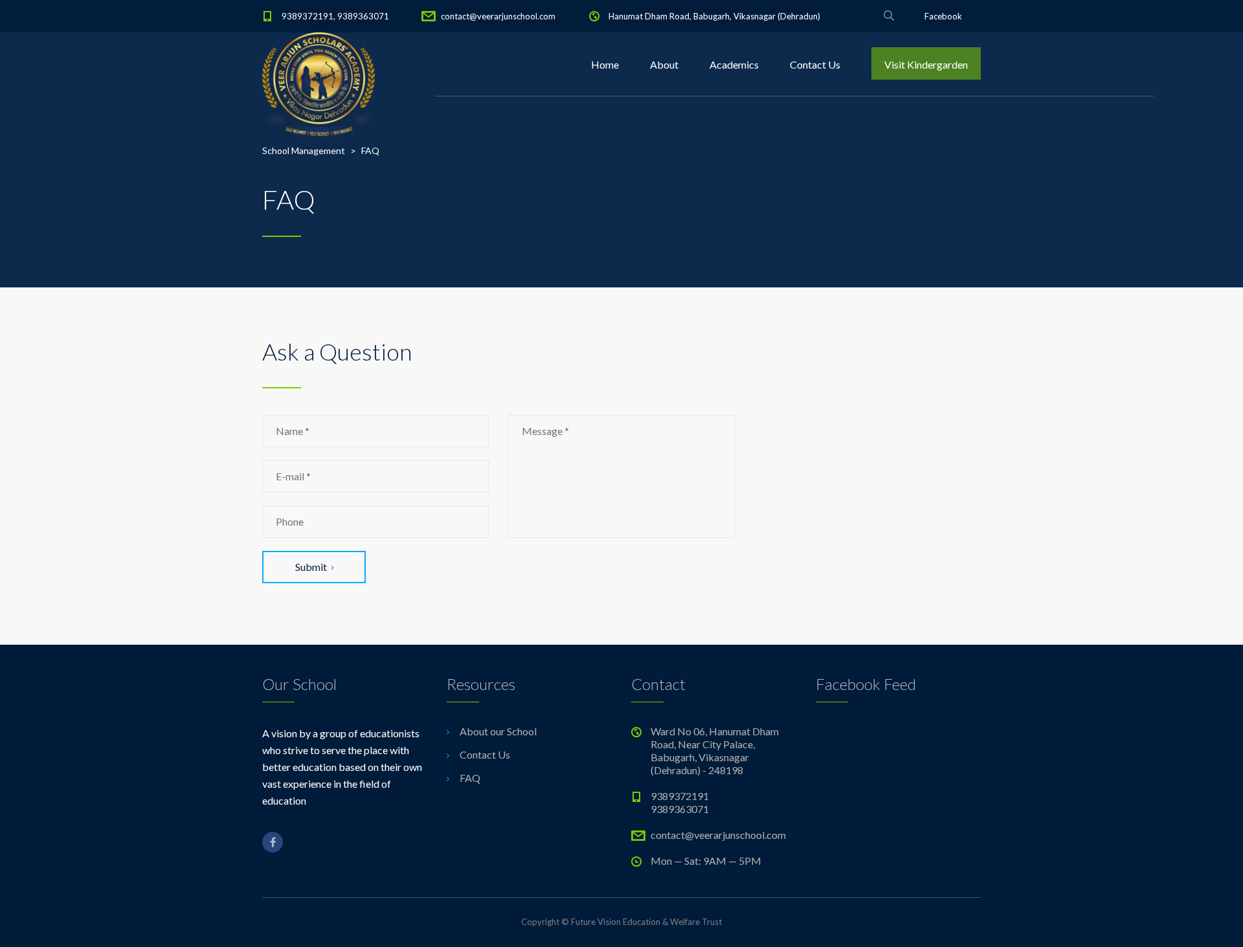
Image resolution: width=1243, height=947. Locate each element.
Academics (734, 64)
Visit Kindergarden (926, 64)
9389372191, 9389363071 (335, 16)
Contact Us (815, 64)
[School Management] (318, 64)
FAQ (470, 778)
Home (605, 64)
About (664, 64)
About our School (498, 731)
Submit (311, 567)
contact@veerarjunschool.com (498, 16)
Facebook (943, 16)
